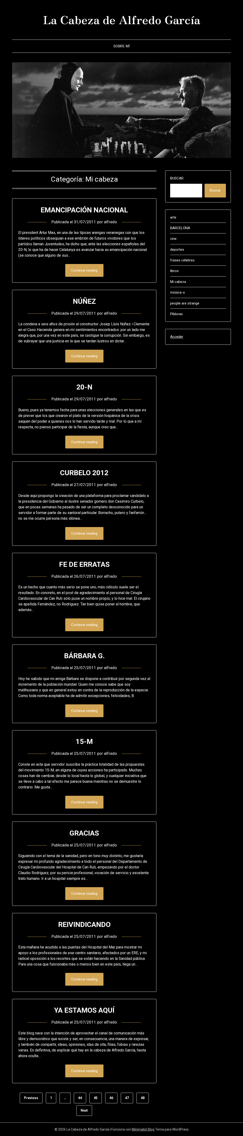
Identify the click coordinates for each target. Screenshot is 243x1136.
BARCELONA (180, 228)
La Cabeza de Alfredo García (121, 19)
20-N (84, 387)
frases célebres (182, 260)
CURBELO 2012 (84, 473)
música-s (177, 292)
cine (173, 239)
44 (80, 1098)
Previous (31, 1098)
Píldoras (176, 314)
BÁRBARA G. (84, 656)
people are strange (184, 303)
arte (173, 217)
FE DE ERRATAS (84, 564)
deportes (177, 249)
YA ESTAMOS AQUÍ (84, 1010)
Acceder (176, 337)
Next (84, 1110)
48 (143, 1098)
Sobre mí (121, 46)
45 (96, 1098)
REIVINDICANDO (84, 924)
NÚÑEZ (84, 301)
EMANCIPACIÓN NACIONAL (84, 210)
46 (111, 1098)
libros (174, 271)
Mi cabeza (178, 282)
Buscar (176, 178)
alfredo (110, 221)
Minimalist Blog (143, 1129)
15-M (84, 741)
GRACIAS (84, 833)
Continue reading (84, 270)
